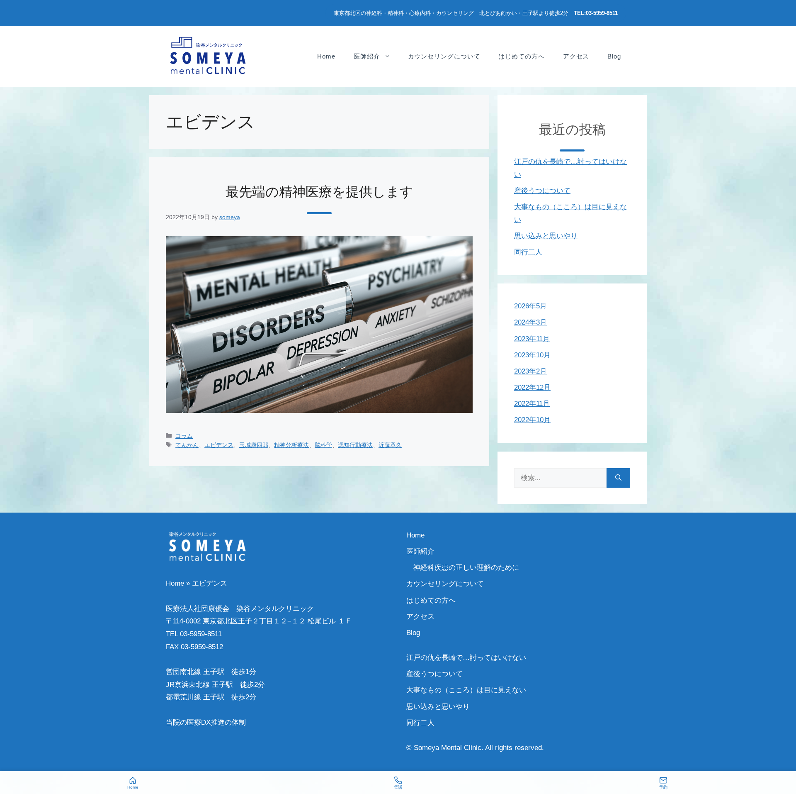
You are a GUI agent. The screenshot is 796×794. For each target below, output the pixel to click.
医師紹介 (367, 56)
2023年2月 (530, 371)
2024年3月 (530, 322)
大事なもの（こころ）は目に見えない (466, 690)
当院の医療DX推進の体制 (206, 722)
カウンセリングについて (444, 56)
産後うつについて (542, 191)
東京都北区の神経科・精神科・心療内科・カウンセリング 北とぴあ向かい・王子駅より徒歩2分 (476, 13)
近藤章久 (390, 445)
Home (326, 56)
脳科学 (323, 445)
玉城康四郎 (253, 445)
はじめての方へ (521, 56)
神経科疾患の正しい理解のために (466, 568)
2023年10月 (532, 355)
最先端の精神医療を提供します (319, 191)
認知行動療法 (355, 445)
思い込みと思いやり (546, 236)
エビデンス (218, 445)
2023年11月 (532, 339)
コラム (184, 435)
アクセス (576, 56)
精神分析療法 (291, 445)
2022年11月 (532, 404)
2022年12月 (532, 387)
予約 (663, 787)
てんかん (187, 445)
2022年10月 (532, 420)
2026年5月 (530, 306)
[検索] (618, 478)
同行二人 (528, 252)
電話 (398, 787)
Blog (614, 56)
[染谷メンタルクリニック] (207, 56)
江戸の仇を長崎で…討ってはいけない (466, 658)
